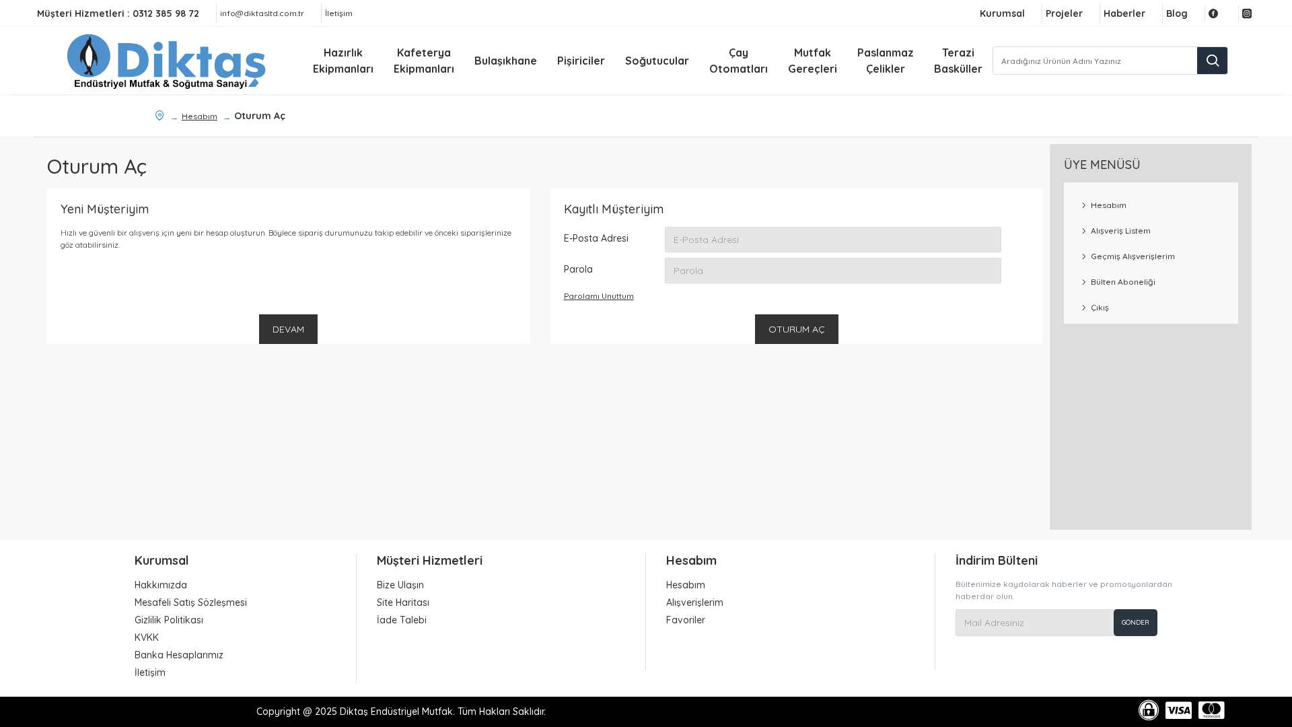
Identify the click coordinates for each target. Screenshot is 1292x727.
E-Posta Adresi (596, 238)
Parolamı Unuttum (599, 296)
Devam (288, 329)
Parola (578, 269)
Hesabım (199, 116)
